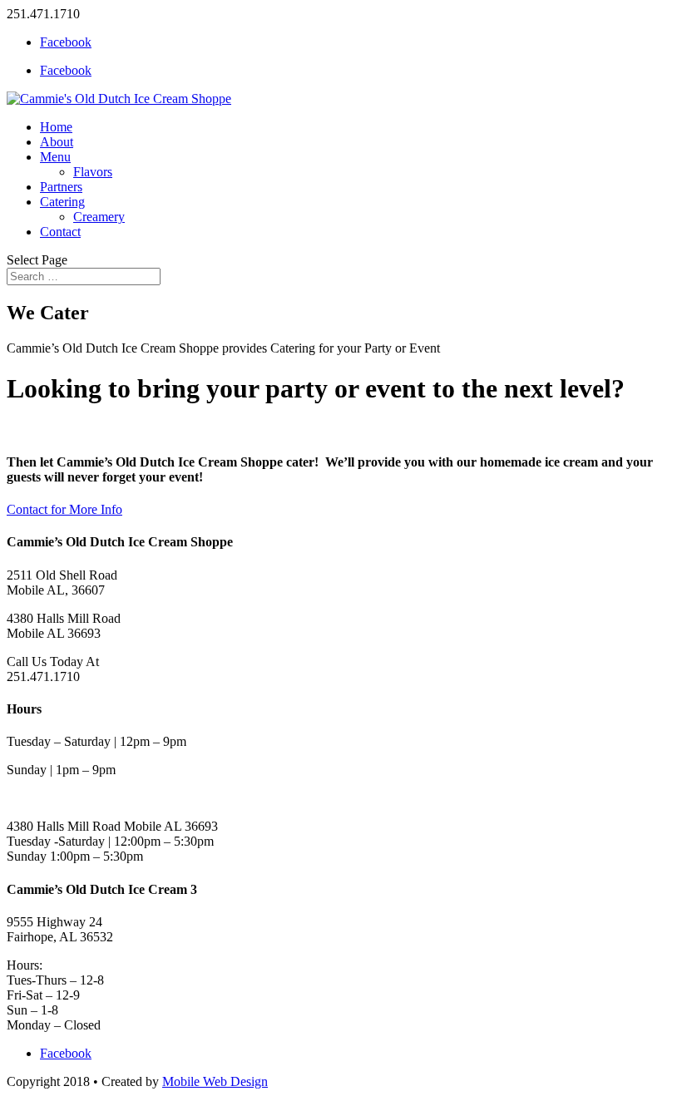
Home (56, 127)
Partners (61, 187)
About (56, 142)
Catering (62, 202)
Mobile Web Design (215, 1081)
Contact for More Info (64, 509)
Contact (60, 232)
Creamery (99, 217)
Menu (55, 157)
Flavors (92, 172)
